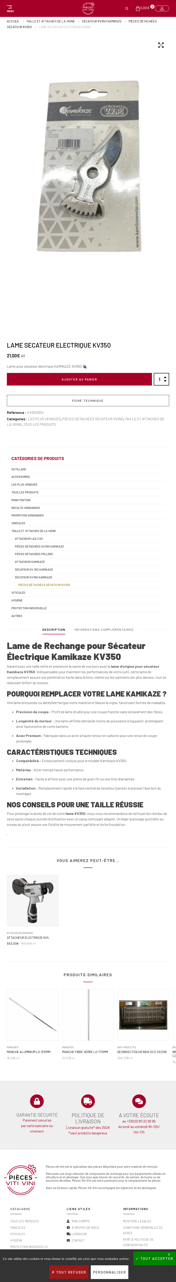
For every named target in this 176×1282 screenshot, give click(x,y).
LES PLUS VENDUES (44, 419)
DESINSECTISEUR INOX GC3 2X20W (142, 1052)
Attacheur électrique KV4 (28, 937)
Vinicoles (18, 523)
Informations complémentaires (104, 629)
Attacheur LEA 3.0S (29, 538)
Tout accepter (156, 1258)
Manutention (20, 500)
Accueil (13, 21)
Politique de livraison (88, 1118)
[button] (9, 8)
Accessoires (20, 477)
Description (53, 629)
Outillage (18, 469)
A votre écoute (139, 1115)
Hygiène (16, 600)
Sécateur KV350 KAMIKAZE (102, 21)
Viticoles (18, 592)
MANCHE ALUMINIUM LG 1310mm (28, 1052)
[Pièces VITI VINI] (88, 8)
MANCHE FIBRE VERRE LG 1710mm (85, 1052)
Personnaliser (109, 1272)
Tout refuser (70, 1272)
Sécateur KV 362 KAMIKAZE (34, 569)
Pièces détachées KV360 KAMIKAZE (39, 546)
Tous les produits (40, 424)
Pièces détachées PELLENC (34, 554)
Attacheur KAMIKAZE (30, 562)
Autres (16, 616)
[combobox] (88, 366)
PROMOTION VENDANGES (27, 515)
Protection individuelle (29, 608)
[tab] (54, 630)
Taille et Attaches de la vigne (50, 21)
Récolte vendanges (25, 508)
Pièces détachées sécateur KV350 (92, 419)
